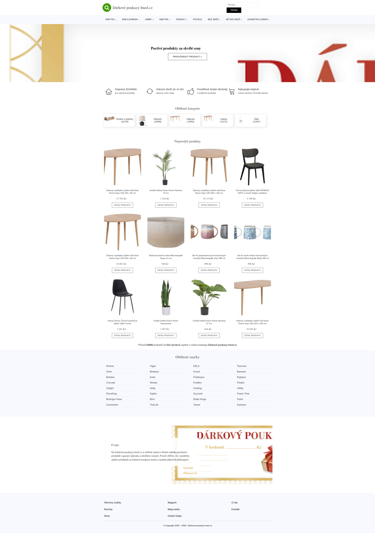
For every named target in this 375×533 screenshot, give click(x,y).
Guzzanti (198, 393)
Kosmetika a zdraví (258, 19)
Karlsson (241, 405)
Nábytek (110, 19)
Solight (110, 388)
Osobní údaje (175, 516)
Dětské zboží (233, 19)
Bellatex (110, 377)
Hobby (148, 19)
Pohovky (181, 19)
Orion (109, 371)
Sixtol (240, 399)
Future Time (243, 393)
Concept (110, 382)
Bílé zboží (213, 19)
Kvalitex (197, 382)
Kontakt (235, 509)
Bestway (154, 371)
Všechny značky (112, 502)
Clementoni (112, 405)
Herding (197, 388)
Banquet (241, 371)
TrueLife (154, 405)
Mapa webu (174, 509)
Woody (153, 382)
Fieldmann (198, 377)
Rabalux (241, 377)
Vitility (240, 388)
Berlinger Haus (114, 399)
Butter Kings (199, 399)
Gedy (152, 388)
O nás (234, 502)
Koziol (196, 371)
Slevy (107, 516)
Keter (152, 377)
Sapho (153, 393)
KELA (196, 366)
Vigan (153, 366)
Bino (152, 399)
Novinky (108, 509)
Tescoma (241, 366)
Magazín (172, 502)
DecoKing (111, 393)
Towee (196, 405)
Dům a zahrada (130, 19)
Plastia (240, 382)
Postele (197, 19)
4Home (110, 366)
